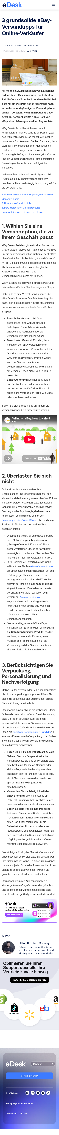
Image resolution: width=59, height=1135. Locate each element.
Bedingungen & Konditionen (19, 1103)
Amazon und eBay (30, 597)
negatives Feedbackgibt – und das (32, 732)
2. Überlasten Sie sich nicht (17, 203)
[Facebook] (43, 1093)
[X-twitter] (48, 1093)
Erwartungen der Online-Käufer (19, 520)
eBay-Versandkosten (42, 566)
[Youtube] (38, 1093)
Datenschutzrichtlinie (16, 1113)
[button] (43, 1064)
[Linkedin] (27, 1093)
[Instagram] (33, 1093)
